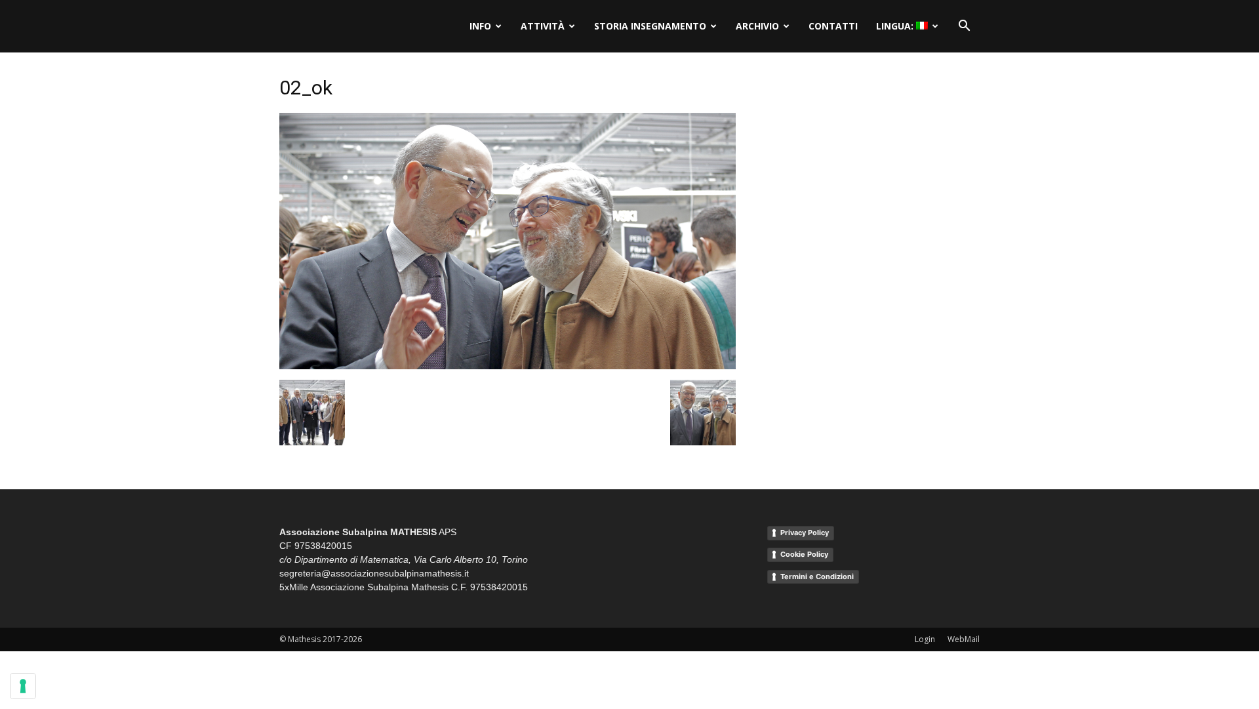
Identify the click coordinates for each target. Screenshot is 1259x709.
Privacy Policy (804, 532)
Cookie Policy (804, 554)
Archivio (757, 26)
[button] (964, 26)
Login (925, 639)
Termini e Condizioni (817, 576)
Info (480, 26)
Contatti (833, 26)
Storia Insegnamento (650, 26)
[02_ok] (507, 366)
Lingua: (896, 26)
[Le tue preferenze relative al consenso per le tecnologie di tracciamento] (22, 686)
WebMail (964, 639)
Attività (543, 26)
